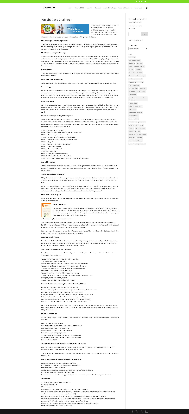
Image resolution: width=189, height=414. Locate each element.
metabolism (132, 109)
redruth (141, 125)
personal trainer (133, 115)
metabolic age (133, 103)
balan (130, 66)
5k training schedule (134, 60)
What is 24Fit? (79, 8)
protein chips (141, 122)
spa (139, 131)
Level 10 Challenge (109, 8)
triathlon (131, 141)
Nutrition (98, 8)
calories (131, 69)
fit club (139, 76)
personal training (134, 119)
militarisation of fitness (135, 112)
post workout (132, 122)
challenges (132, 72)
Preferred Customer (125, 8)
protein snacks (133, 125)
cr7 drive (139, 72)
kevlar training (141, 91)
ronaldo (131, 128)
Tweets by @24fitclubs (135, 40)
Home (70, 8)
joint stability (143, 88)
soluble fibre (132, 131)
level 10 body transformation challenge (137, 99)
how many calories (134, 85)
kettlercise (132, 91)
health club (132, 79)
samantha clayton (140, 128)
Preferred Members (134, 22)
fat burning (132, 76)
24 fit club (132, 63)
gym (144, 76)
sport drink (132, 134)
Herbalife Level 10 (134, 82)
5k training (132, 57)
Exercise (89, 8)
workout (143, 144)
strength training (141, 134)
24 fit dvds (139, 63)
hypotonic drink (133, 88)
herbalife (139, 79)
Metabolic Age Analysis (135, 106)
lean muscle (132, 94)
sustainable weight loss (135, 137)
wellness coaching (134, 144)
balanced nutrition (139, 66)
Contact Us (138, 8)
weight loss (139, 141)
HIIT (142, 82)
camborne (138, 69)
